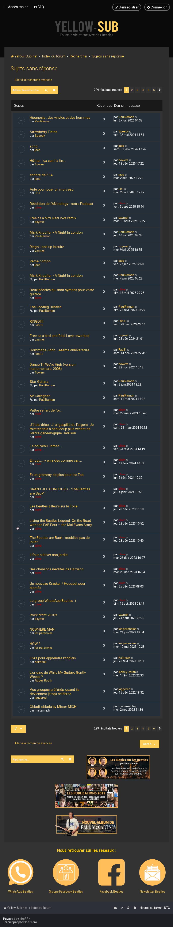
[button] (159, 90)
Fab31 (39, 325)
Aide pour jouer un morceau (51, 189)
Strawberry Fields (43, 132)
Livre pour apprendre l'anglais (53, 658)
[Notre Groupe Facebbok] (66, 872)
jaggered (41, 697)
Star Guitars (39, 381)
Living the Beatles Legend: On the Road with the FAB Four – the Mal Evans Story (61, 522)
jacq (37, 150)
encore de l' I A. (42, 175)
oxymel (40, 222)
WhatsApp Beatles (20, 891)
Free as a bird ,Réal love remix (53, 218)
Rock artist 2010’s (43, 615)
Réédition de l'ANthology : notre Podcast (61, 204)
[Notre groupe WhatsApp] (20, 872)
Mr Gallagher (40, 396)
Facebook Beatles (111, 891)
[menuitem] (39, 7)
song (34, 146)
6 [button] (154, 89)
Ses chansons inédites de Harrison (57, 569)
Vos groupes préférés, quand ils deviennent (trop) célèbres (54, 691)
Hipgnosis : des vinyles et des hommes (60, 117)
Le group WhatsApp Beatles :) (53, 600)
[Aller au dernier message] (136, 117)
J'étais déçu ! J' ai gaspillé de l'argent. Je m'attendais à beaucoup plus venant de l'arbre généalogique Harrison (62, 429)
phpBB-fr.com (27, 922)
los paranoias (44, 633)
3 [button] (137, 89)
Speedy (40, 135)
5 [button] (148, 89)
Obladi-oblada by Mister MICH (53, 707)
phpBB (24, 918)
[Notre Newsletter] (152, 872)
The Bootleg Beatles (45, 307)
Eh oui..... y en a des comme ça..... (56, 460)
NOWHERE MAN (42, 629)
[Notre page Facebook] (111, 872)
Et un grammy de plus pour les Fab (57, 475)
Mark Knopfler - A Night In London (56, 232)
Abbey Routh (43, 680)
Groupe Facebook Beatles (66, 891)
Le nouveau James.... (46, 446)
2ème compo (40, 261)
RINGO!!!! (36, 321)
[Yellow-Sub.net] (86, 28)
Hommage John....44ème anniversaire (59, 350)
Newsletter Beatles (152, 891)
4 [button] (143, 89)
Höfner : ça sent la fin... (48, 160)
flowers (40, 164)
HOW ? (35, 644)
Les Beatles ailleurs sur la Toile (53, 506)
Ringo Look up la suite (47, 247)
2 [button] (132, 89)
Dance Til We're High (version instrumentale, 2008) (53, 366)
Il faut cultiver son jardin (49, 555)
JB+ (37, 193)
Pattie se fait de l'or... (46, 410)
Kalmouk (40, 662)
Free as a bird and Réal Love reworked (59, 336)
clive (38, 207)
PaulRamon (42, 121)
